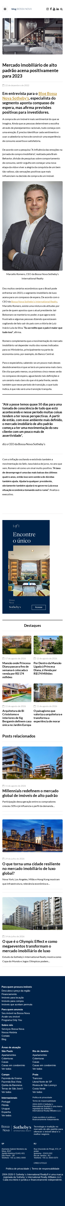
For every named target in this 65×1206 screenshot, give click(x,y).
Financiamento (9, 994)
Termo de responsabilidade (44, 1101)
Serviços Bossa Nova (13, 1029)
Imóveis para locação (13, 997)
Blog (4, 1039)
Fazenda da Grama (12, 1078)
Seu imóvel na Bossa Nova (16, 1013)
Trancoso (37, 1078)
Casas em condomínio (13, 1065)
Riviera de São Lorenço (44, 1085)
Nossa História (9, 1032)
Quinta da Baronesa (12, 1085)
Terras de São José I (12, 1088)
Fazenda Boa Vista (11, 1081)
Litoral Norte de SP (42, 1081)
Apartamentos (9, 1055)
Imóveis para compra (13, 1001)
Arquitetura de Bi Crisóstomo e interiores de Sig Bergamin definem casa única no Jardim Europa (16, 718)
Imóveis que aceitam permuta (17, 1004)
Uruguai (6, 1108)
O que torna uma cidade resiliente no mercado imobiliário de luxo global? (31, 868)
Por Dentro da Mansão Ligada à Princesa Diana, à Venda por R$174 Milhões (47, 668)
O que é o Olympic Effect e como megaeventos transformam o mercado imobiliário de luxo (29, 946)
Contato (6, 1035)
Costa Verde (38, 1088)
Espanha (6, 1112)
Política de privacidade (42, 1097)
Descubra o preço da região (16, 990)
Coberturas (7, 1058)
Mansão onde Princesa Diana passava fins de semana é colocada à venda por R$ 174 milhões (16, 670)
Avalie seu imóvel (11, 1016)
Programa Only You (12, 1020)
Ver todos (6, 1068)
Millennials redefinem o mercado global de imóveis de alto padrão (30, 793)
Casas (5, 1062)
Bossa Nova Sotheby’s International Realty (34, 301)
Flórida (5, 1105)
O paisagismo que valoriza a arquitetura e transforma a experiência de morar (48, 716)
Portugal (6, 1101)
